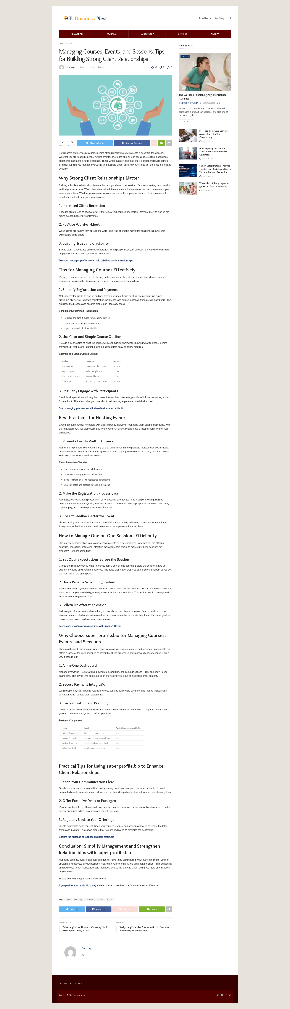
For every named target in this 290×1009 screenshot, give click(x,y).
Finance (215, 34)
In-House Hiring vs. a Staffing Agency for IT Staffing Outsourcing (213, 134)
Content (100, 899)
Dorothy (71, 67)
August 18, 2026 (207, 159)
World (109, 899)
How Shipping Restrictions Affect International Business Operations (213, 151)
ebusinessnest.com (79, 995)
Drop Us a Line (206, 18)
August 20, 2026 (207, 141)
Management (147, 34)
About (68, 899)
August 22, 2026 (208, 103)
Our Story (219, 18)
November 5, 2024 (87, 67)
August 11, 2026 (207, 190)
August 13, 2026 (207, 176)
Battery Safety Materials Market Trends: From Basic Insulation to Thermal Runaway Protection (215, 168)
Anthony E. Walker (189, 103)
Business (182, 34)
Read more (186, 122)
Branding (111, 34)
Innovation (77, 34)
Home (61, 43)
